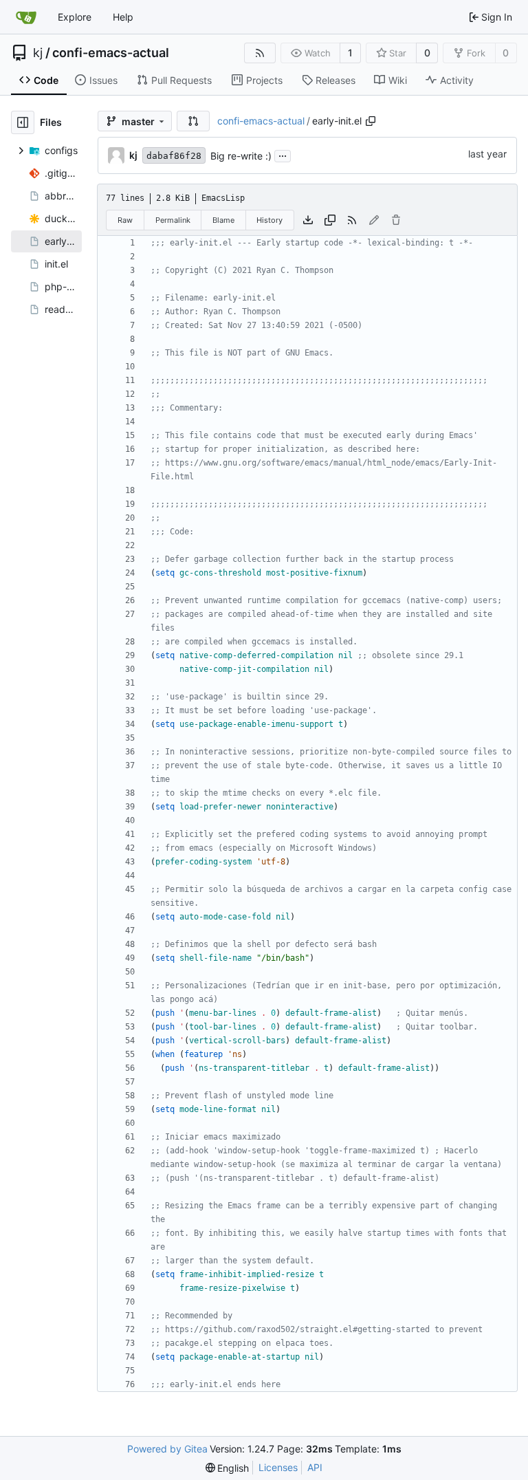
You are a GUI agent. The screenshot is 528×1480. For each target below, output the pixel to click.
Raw (125, 220)
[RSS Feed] (260, 53)
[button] (193, 121)
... (282, 154)
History (269, 220)
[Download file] (308, 220)
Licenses (278, 1467)
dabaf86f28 (173, 156)
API (314, 1467)
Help (123, 17)
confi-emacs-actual (110, 53)
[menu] (228, 1468)
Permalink (172, 220)
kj (38, 53)
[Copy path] (370, 121)
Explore (74, 17)
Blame (223, 220)
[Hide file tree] (22, 122)
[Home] (26, 17)
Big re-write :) (241, 156)
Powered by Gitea (167, 1449)
